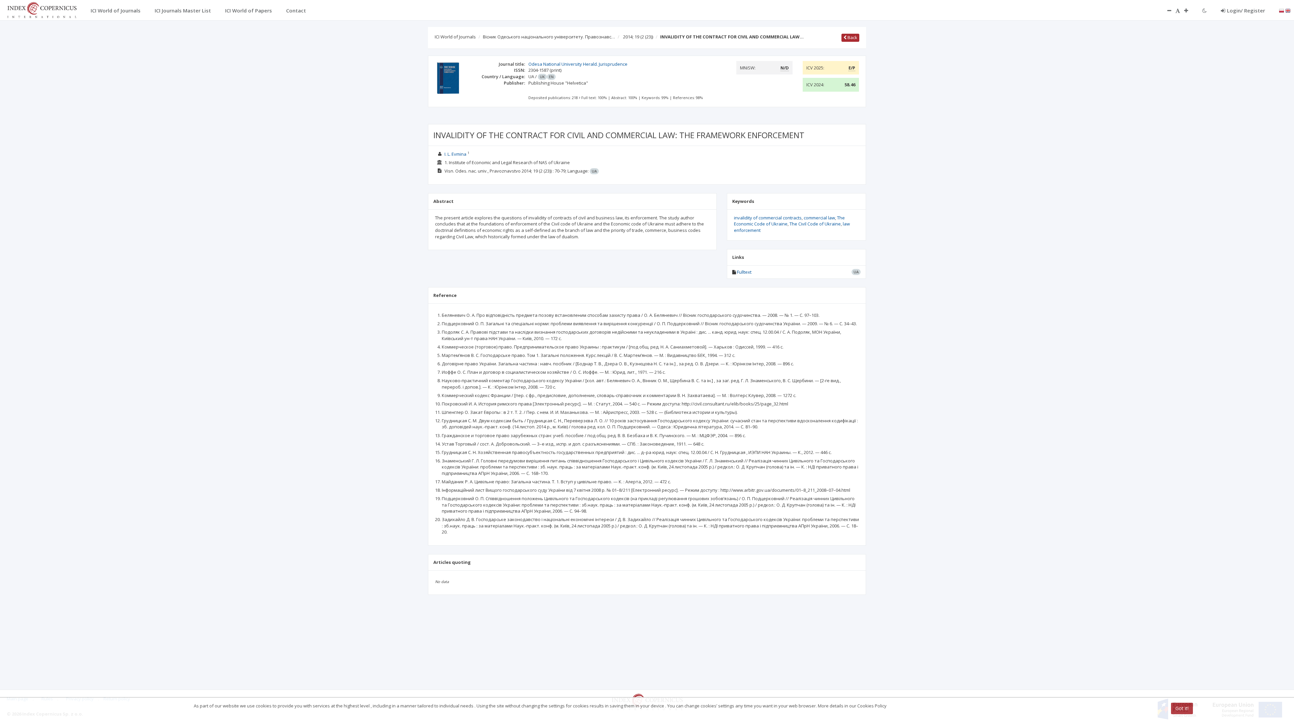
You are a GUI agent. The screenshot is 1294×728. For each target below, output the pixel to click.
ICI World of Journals (455, 37)
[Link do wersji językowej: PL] (1281, 10)
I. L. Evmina (455, 154)
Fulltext (744, 272)
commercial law (819, 218)
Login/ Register (1246, 10)
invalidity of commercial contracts (768, 218)
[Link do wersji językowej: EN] (1288, 10)
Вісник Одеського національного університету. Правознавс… (549, 37)
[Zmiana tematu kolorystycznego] (1204, 10)
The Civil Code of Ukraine (815, 224)
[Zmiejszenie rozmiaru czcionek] (1166, 10)
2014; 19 (638, 37)
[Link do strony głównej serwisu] (42, 9)
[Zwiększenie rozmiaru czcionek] (1189, 10)
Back (851, 37)
